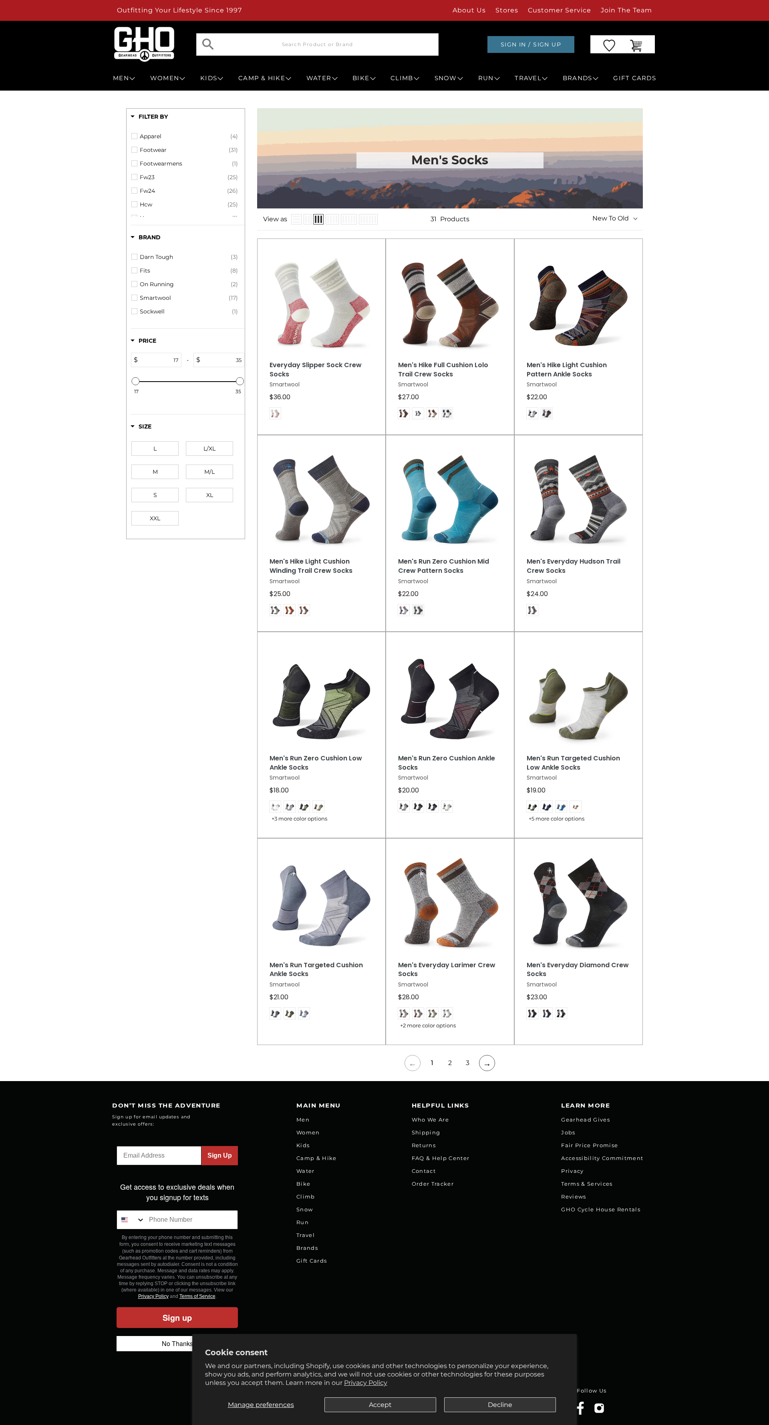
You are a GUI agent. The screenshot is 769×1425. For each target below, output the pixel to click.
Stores (506, 10)
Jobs (568, 1132)
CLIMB (402, 78)
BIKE (360, 78)
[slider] (135, 381)
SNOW (446, 78)
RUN (486, 78)
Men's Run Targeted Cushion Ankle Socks (316, 970)
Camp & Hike (316, 1158)
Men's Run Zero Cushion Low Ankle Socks (316, 763)
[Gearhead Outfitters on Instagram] (599, 1411)
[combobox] (131, 1220)
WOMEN (164, 78)
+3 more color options (299, 819)
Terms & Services (586, 1183)
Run (302, 1222)
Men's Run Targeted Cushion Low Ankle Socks (573, 763)
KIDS (208, 78)
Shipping (426, 1132)
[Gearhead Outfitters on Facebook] (580, 1413)
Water (305, 1171)
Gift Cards (311, 1260)
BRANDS (577, 78)
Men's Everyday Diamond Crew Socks (578, 970)
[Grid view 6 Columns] (368, 219)
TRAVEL (528, 78)
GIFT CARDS (634, 78)
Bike (303, 1183)
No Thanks (177, 1343)
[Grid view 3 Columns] (318, 219)
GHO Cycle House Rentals (600, 1209)
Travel (305, 1235)
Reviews (573, 1196)
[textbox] (159, 360)
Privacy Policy (365, 1383)
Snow (304, 1209)
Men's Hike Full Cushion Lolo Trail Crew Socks (443, 370)
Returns (424, 1145)
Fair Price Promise (589, 1145)
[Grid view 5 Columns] (349, 219)
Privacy (572, 1171)
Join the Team (626, 10)
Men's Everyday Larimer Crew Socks (446, 970)
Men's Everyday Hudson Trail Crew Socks (573, 566)
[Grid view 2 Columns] (307, 219)
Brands (307, 1248)
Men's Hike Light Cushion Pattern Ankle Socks (567, 370)
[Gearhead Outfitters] (144, 44)
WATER (318, 78)
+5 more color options (556, 819)
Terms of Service (197, 1296)
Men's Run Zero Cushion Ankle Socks (446, 763)
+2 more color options (428, 1026)
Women (308, 1132)
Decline (500, 1405)
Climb (305, 1196)
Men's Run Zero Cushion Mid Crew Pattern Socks (443, 566)
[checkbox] (189, 136)
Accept (380, 1405)
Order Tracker (433, 1183)
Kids (303, 1145)
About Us (469, 10)
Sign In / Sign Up (531, 44)
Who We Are (430, 1119)
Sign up (177, 1317)
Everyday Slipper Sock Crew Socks (316, 370)
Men (303, 1119)
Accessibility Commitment (602, 1158)
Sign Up (219, 1155)
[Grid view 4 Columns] (332, 219)
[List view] (296, 219)
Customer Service (559, 10)
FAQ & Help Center (441, 1158)
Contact (424, 1171)
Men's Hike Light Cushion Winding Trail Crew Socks (311, 566)
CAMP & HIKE (261, 78)
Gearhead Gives (585, 1119)
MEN (121, 78)
